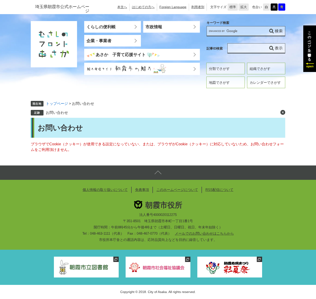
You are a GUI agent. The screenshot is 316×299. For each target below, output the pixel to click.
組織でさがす (260, 69)
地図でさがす (219, 82)
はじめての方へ (143, 7)
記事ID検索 (215, 48)
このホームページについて (177, 190)
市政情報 (154, 27)
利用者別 (197, 7)
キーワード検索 (218, 23)
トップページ (57, 104)
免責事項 (142, 190)
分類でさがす (219, 69)
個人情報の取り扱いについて (105, 190)
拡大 (243, 7)
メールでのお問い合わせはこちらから (204, 233)
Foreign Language (172, 7)
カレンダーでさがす (265, 82)
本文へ (122, 7)
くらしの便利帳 (101, 27)
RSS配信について (219, 190)
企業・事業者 (99, 40)
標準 (232, 7)
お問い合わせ (57, 113)
